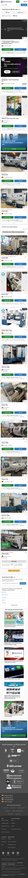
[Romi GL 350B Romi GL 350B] (14, 354)
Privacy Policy (22, 874)
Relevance (20, 12)
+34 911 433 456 (8, 802)
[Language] (24, 1)
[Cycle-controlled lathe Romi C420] (14, 281)
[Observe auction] (25, 552)
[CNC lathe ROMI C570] (14, 162)
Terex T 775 (12, 807)
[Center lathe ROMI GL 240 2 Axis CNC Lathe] (14, 106)
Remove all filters (7, 15)
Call (21, 49)
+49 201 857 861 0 (8, 797)
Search (24, 5)
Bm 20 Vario (5, 595)
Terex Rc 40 (5, 807)
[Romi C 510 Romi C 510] (14, 466)
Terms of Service (5, 875)
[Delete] (19, 5)
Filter (8, 12)
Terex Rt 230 (7, 811)
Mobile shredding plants (17, 811)
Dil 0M (3, 600)
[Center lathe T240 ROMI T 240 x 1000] (14, 318)
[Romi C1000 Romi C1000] (14, 430)
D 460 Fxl (4, 597)
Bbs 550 (4, 592)
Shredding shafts (21, 807)
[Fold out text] (14, 55)
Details (14, 561)
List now (14, 149)
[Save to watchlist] (25, 41)
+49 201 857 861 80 (8, 799)
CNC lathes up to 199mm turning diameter (13, 232)
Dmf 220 (4, 603)
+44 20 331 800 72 (8, 795)
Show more (15, 605)
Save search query (14, 570)
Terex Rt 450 (10, 814)
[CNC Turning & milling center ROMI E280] (14, 245)
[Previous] (1, 29)
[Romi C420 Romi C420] (14, 392)
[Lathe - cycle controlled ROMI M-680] (14, 539)
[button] (26, 1)
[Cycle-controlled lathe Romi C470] (14, 198)
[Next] (26, 29)
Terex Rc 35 (17, 814)
